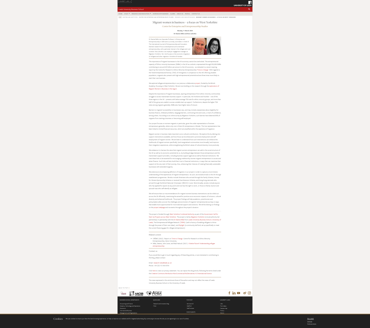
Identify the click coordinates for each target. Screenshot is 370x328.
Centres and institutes (130, 17)
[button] (249, 9)
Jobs (221, 304)
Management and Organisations (128, 313)
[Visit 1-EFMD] (123, 293)
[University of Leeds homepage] (242, 3)
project (197, 83)
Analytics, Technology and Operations (130, 306)
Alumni (172, 14)
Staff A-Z (189, 306)
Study (126, 14)
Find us (222, 311)
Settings (309, 321)
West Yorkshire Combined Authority (182, 214)
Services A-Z (190, 304)
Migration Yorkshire (197, 217)
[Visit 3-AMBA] (153, 293)
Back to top (123, 288)
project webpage (159, 207)
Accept (310, 318)
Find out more (311, 324)
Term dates (223, 306)
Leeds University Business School (131, 9)
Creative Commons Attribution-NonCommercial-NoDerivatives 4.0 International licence (181, 273)
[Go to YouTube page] (238, 293)
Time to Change (202, 70)
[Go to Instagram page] (249, 293)
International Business (126, 311)
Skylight (181, 225)
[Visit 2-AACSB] (136, 293)
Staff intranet (190, 308)
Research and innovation (140, 14)
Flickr (154, 306)
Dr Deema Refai (179, 219)
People (187, 14)
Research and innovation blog (185, 17)
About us (180, 14)
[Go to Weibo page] (244, 293)
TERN (183, 222)
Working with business (160, 14)
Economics (123, 308)
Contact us (196, 14)
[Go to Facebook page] (229, 293)
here (154, 270)
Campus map (223, 308)
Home (120, 14)
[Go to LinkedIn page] (233, 293)
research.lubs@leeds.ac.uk (162, 263)
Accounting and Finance (126, 304)
